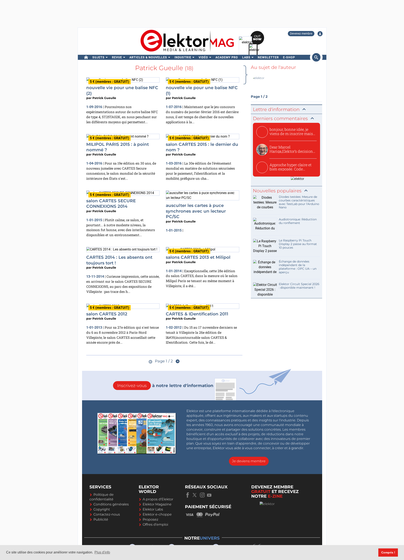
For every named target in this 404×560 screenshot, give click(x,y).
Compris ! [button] (388, 552)
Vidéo (203, 57)
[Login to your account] (320, 33)
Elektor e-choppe (157, 514)
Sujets (98, 57)
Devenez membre (301, 33)
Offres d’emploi (155, 524)
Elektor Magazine (157, 504)
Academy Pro (226, 57)
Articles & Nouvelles (148, 57)
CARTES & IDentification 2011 (197, 313)
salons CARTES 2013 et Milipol (198, 257)
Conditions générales (111, 504)
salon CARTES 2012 (106, 313)
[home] (86, 57)
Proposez (150, 519)
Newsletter (268, 57)
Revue (117, 57)
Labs (246, 57)
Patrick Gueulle (104, 98)
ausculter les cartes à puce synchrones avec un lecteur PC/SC (196, 211)
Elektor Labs (153, 509)
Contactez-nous (106, 514)
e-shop (289, 57)
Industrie (182, 57)
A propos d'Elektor (158, 499)
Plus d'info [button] (102, 552)
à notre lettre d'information (165, 385)
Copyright (101, 509)
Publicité (100, 519)
